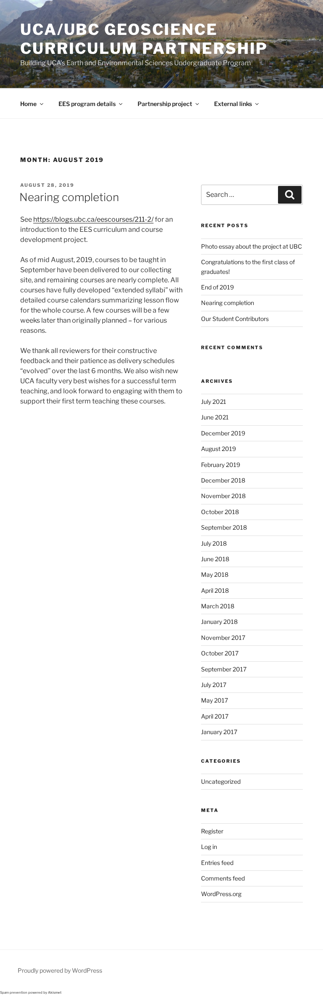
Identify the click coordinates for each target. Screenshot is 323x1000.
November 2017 (223, 637)
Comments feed (223, 878)
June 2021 (215, 417)
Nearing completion (69, 197)
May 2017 (214, 700)
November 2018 (223, 495)
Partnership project (165, 103)
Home (28, 103)
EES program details (87, 103)
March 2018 (217, 606)
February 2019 (220, 464)
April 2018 (215, 590)
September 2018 (224, 527)
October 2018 (220, 511)
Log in (209, 846)
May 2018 (214, 574)
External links (233, 103)
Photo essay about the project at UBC (251, 246)
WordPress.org (221, 893)
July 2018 (214, 543)
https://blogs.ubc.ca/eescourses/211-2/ (93, 219)
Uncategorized (221, 781)
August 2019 (218, 448)
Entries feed (217, 862)
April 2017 (214, 716)
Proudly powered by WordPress (60, 970)
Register (212, 831)
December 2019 (223, 433)
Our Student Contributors (235, 318)
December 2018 (223, 480)
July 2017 (213, 684)
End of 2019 (217, 287)
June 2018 (215, 558)
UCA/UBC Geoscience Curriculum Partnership (144, 39)
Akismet (54, 992)
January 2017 (219, 731)
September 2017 (223, 669)
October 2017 (219, 653)
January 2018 (219, 621)
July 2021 (213, 401)
